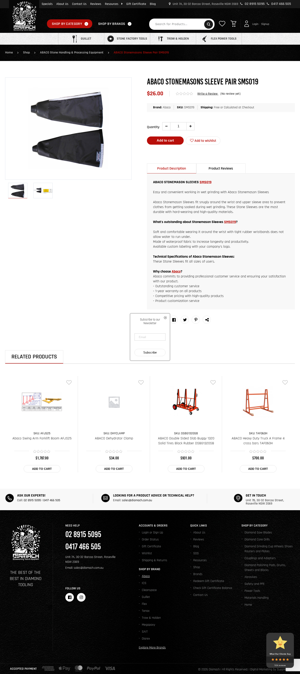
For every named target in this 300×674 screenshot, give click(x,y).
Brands (197, 574)
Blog (153, 4)
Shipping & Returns (154, 560)
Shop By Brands (111, 23)
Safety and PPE (254, 584)
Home (9, 52)
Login (255, 24)
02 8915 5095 (254, 3)
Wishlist (147, 553)
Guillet (146, 597)
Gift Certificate (136, 4)
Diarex (146, 638)
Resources (111, 4)
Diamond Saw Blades (258, 532)
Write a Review (207, 94)
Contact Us (79, 4)
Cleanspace (149, 590)
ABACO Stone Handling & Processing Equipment (71, 52)
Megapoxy (148, 625)
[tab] (171, 168)
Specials (47, 4)
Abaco (176, 271)
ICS (144, 583)
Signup (265, 24)
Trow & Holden (151, 618)
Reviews (95, 4)
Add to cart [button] (42, 468)
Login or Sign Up (152, 532)
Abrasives (250, 577)
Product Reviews (221, 168)
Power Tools (252, 591)
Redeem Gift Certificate (208, 581)
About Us (62, 4)
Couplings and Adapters (260, 558)
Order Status (150, 539)
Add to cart (165, 140)
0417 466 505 (280, 3)
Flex (144, 604)
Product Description (171, 168)
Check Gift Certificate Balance (212, 588)
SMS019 (205, 182)
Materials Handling (256, 598)
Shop (26, 52)
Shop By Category (67, 23)
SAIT (145, 632)
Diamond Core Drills (257, 539)
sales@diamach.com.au (137, 500)
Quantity (153, 127)
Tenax (146, 611)
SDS (196, 553)
